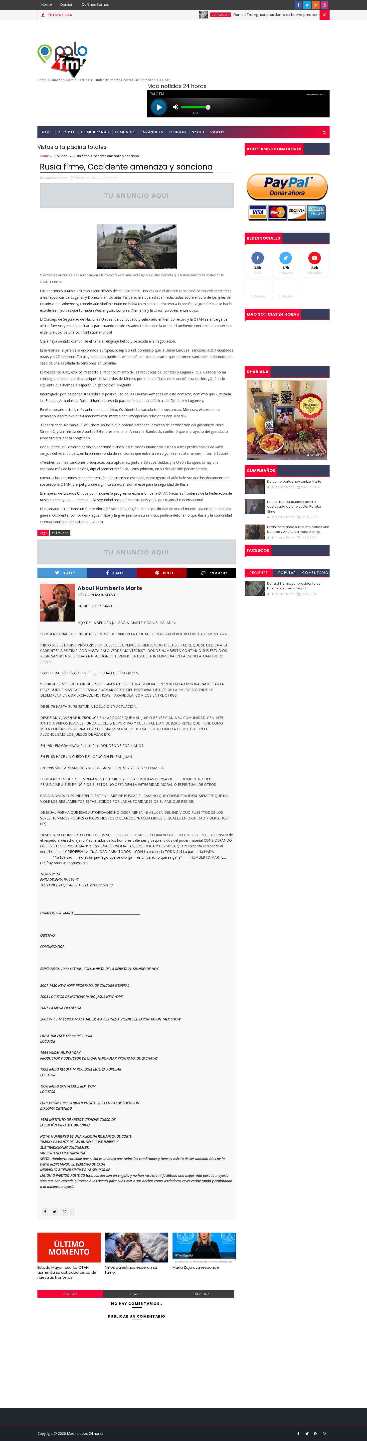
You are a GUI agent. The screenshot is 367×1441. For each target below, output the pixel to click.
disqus (135, 1294)
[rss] (316, 5)
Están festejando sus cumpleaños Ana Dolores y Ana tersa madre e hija (298, 529)
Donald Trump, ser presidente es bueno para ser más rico (255, 14)
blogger (70, 1294)
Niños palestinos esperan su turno (131, 1270)
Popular (287, 572)
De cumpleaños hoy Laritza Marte (294, 481)
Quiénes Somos (95, 4)
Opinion (66, 4)
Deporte (66, 132)
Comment (218, 573)
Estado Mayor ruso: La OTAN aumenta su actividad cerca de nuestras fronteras (66, 1272)
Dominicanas (95, 132)
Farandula (152, 132)
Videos (217, 132)
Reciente (259, 572)
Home (46, 4)
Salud (198, 132)
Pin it (168, 573)
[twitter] (307, 5)
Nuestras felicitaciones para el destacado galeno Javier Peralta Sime (294, 506)
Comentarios (315, 573)
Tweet (69, 573)
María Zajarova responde (196, 1267)
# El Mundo (60, 533)
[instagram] (324, 5)
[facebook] (298, 5)
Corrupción (192, 14)
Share (118, 573)
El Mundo (125, 132)
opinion (177, 132)
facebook (201, 1294)
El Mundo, (110, 178)
